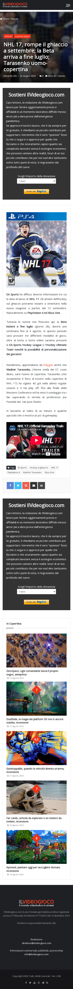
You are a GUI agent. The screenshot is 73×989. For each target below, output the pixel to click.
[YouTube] (34, 983)
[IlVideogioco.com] (15, 4)
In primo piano (22, 36)
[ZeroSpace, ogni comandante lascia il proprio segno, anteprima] (36, 650)
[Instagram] (38, 983)
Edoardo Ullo (10, 75)
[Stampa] (41, 485)
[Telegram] (43, 983)
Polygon (48, 365)
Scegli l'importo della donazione (36, 176)
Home (5, 18)
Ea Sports (22, 467)
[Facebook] (26, 983)
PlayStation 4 (14, 472)
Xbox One (49, 472)
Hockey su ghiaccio (39, 467)
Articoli (14, 18)
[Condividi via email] (33, 485)
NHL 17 (54, 467)
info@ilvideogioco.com (36, 954)
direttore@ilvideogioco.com (36, 943)
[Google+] (25, 485)
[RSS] (47, 983)
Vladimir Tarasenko (32, 472)
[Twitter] (30, 983)
